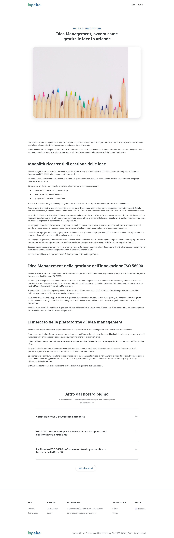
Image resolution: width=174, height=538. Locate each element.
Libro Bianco (52, 508)
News (140, 5)
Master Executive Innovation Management (85, 508)
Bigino (50, 513)
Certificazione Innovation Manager (81, 513)
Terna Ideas (86, 254)
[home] (34, 5)
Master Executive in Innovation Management (53, 286)
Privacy (115, 508)
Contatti (31, 508)
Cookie (115, 513)
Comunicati (33, 513)
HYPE (107, 242)
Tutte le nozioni (86, 468)
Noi (133, 5)
